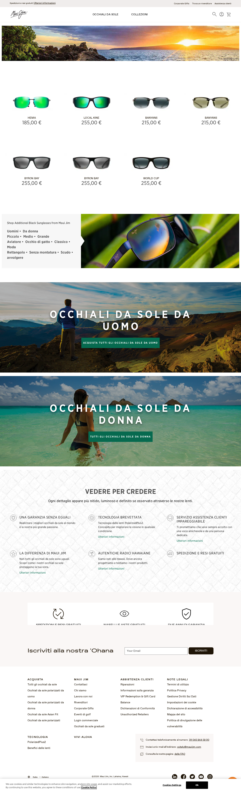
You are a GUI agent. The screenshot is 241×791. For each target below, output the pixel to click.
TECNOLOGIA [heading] (38, 737)
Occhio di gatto (37, 242)
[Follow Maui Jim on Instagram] (210, 778)
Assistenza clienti (223, 3)
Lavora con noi (83, 696)
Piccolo (13, 236)
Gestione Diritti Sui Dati (181, 696)
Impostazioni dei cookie (181, 702)
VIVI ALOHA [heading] (83, 737)
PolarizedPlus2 (37, 742)
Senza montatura (42, 252)
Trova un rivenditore (202, 3)
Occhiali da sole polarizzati (44, 720)
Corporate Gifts (181, 3)
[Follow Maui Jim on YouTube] (201, 778)
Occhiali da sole (106, 14)
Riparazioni (127, 684)
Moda (11, 247)
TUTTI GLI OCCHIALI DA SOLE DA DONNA (120, 436)
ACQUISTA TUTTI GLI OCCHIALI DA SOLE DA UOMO (120, 342)
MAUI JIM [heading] (81, 679)
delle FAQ (179, 754)
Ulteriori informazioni (45, 3)
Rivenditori (81, 702)
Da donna (30, 231)
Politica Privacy (176, 690)
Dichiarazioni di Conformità (137, 708)
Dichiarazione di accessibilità (185, 708)
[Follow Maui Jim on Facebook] (183, 778)
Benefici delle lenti (39, 748)
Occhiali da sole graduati (89, 726)
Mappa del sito (176, 714)
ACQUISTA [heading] (35, 679)
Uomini (13, 231)
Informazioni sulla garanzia (137, 690)
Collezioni (139, 14)
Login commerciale (86, 720)
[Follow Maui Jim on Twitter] (192, 778)
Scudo (66, 252)
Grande (43, 236)
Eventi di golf (82, 714)
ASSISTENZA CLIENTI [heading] (137, 679)
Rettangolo (16, 252)
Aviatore (14, 242)
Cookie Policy (89, 787)
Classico (61, 242)
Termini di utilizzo (178, 684)
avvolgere (15, 257)
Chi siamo (80, 690)
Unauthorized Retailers (134, 714)
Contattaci (80, 684)
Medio (28, 236)
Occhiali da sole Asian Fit (43, 714)
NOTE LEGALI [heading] (177, 679)
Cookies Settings (172, 785)
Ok (196, 785)
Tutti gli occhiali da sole (42, 684)
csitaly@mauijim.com (189, 747)
